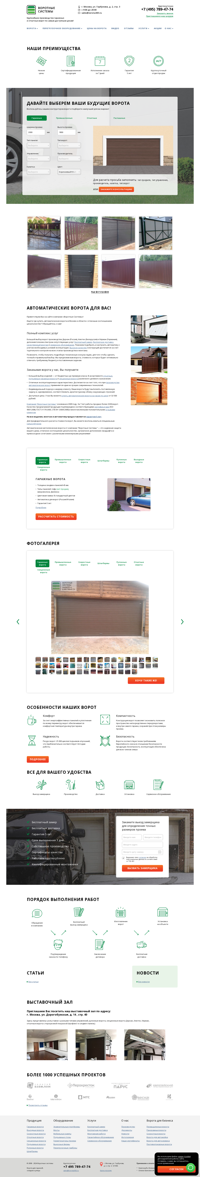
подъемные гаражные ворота (43, 378)
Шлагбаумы (32, 1151)
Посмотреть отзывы (38, 1105)
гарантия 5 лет (93, 416)
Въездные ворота (35, 1130)
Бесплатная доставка (97, 1130)
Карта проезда (106, 1170)
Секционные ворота (36, 1140)
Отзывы (129, 28)
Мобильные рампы (62, 1133)
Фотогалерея (127, 1137)
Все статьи (33, 981)
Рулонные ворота (35, 1147)
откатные (107, 376)
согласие (142, 857)
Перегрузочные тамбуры (65, 1147)
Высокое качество (78, 347)
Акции (158, 28)
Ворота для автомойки (157, 1137)
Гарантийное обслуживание (100, 1137)
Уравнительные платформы (66, 1126)
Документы (126, 1130)
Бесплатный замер (96, 1126)
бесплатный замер (83, 342)
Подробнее (41, 507)
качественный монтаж (37, 345)
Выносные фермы (61, 1144)
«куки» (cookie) (184, 1156)
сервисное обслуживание (62, 345)
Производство (128, 1126)
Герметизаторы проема (64, 1140)
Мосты (56, 1130)
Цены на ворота (97, 28)
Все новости (144, 981)
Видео (115, 28)
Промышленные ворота (158, 1126)
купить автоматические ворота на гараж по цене (84, 395)
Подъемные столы (62, 1137)
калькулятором (34, 423)
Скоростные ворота (36, 1133)
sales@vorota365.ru (71, 1170)
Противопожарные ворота (159, 1144)
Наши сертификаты (130, 1140)
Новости (125, 1133)
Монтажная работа (96, 1133)
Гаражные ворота (35, 1126)
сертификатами (101, 406)
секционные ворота (68, 378)
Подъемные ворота (36, 1144)
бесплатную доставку (103, 342)
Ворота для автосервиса (158, 1140)
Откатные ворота (35, 1137)
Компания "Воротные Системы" (42, 404)
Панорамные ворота (156, 1130)
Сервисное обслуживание (99, 1140)
